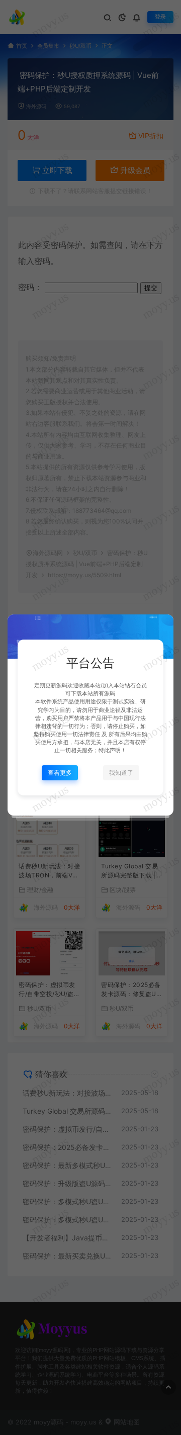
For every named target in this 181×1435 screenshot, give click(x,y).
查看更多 (60, 772)
